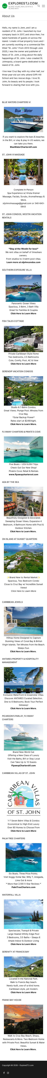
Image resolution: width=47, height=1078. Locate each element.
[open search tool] (39, 6)
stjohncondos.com (30, 262)
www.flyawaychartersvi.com (23, 474)
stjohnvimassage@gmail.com (17, 203)
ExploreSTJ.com (23, 3)
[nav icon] (43, 6)
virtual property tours (28, 41)
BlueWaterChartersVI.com (23, 147)
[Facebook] (4, 1073)
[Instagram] (8, 1073)
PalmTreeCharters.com (24, 887)
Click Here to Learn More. (23, 424)
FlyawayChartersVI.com (23, 765)
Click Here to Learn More (23, 313)
